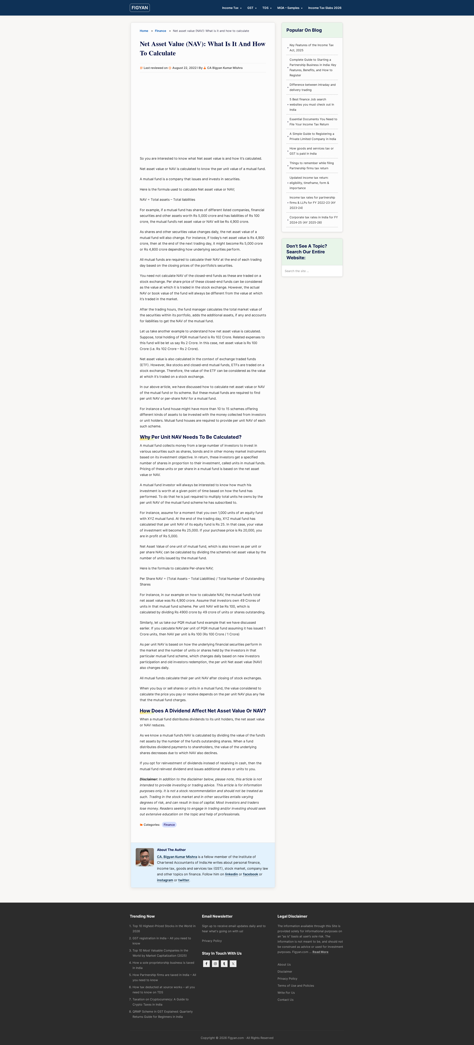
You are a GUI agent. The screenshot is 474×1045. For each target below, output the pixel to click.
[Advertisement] (203, 115)
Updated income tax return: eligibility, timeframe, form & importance (309, 183)
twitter (183, 880)
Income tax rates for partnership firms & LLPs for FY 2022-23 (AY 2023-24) (313, 203)
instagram (165, 880)
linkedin (231, 874)
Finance (169, 824)
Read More (320, 952)
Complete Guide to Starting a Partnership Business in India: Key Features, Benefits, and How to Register (313, 67)
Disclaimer (285, 971)
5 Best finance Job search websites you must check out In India (312, 104)
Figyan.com (236, 1038)
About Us (284, 964)
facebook (250, 874)
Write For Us (286, 992)
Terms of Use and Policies (296, 985)
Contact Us (285, 999)
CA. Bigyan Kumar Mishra (177, 857)
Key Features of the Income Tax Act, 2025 (312, 47)
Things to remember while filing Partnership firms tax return (312, 165)
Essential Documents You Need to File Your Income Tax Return (313, 121)
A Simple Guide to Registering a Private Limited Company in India (313, 136)
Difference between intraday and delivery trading (313, 87)
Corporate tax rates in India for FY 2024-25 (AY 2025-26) (314, 219)
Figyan (140, 7)
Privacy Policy (212, 941)
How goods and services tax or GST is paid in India (312, 150)
